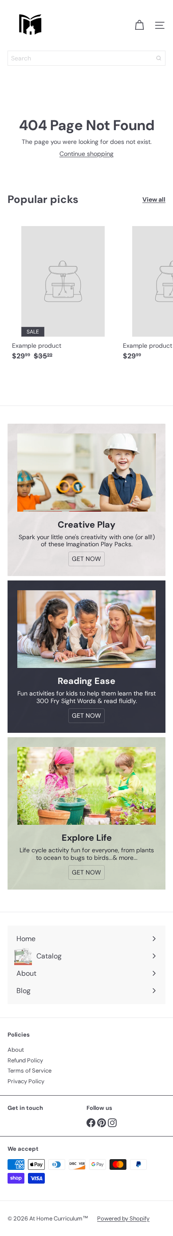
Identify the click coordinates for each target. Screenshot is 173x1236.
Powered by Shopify (123, 1218)
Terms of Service (29, 1070)
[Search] (158, 58)
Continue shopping (86, 154)
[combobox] (86, 58)
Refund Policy (25, 1060)
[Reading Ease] (86, 629)
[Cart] (139, 25)
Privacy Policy (26, 1081)
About (16, 1049)
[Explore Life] (86, 786)
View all (153, 199)
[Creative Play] (86, 472)
